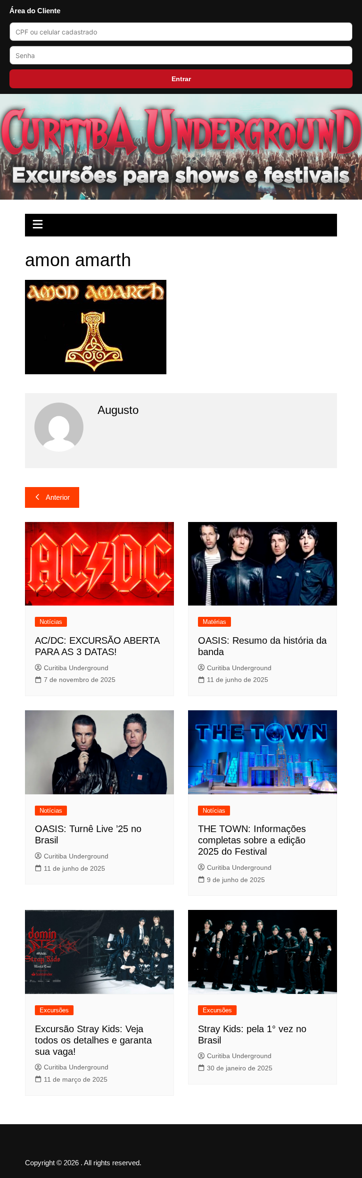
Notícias (51, 621)
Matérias (214, 621)
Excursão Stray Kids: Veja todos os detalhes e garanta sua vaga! (93, 1040)
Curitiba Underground (76, 668)
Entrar (181, 79)
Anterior (58, 497)
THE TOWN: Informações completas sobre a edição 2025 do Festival (252, 840)
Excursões (54, 1010)
